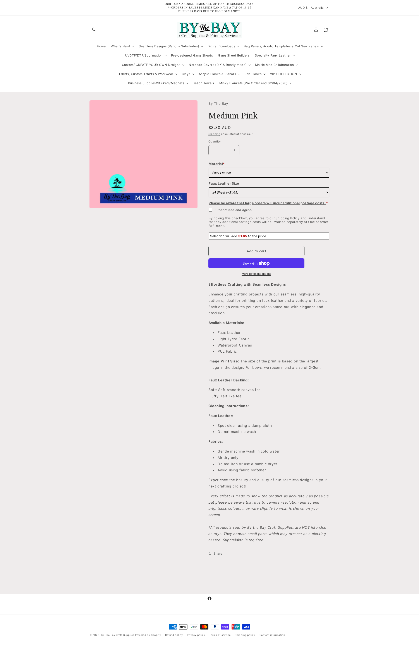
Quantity (214, 141)
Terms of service (219, 634)
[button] (94, 29)
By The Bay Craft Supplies (118, 634)
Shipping (214, 133)
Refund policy (174, 634)
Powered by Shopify (148, 634)
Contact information (272, 634)
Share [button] (217, 553)
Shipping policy (245, 634)
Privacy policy (196, 634)
